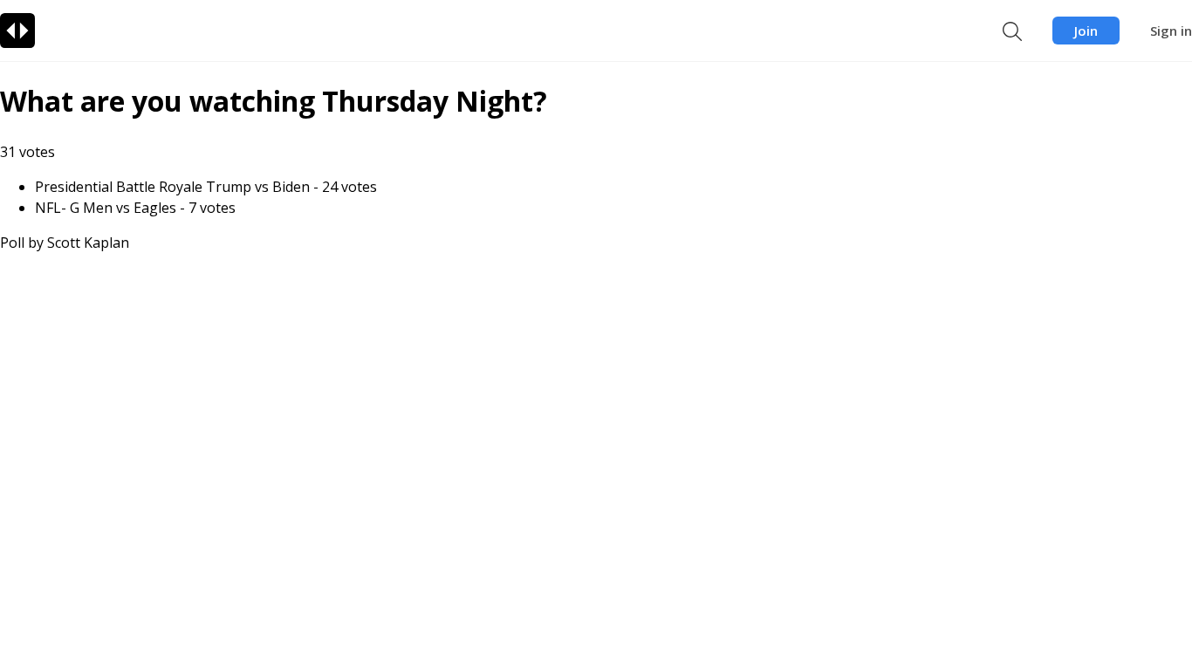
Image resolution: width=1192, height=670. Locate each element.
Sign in (1171, 30)
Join (1086, 30)
